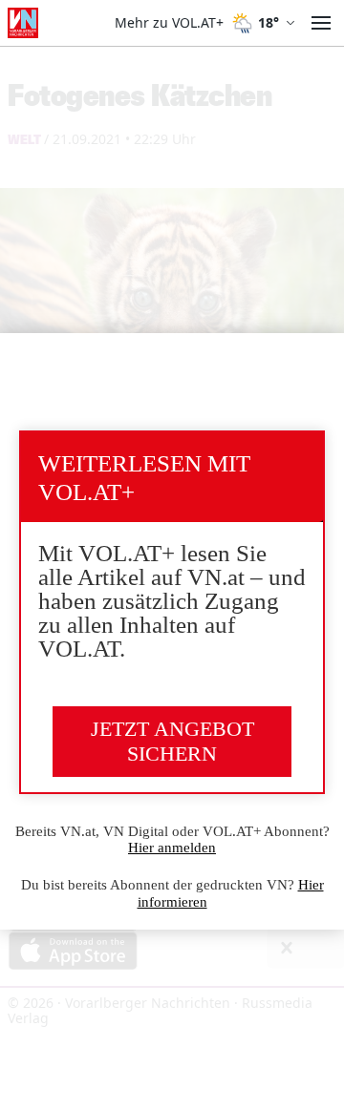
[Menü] (321, 23)
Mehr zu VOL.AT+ (169, 23)
